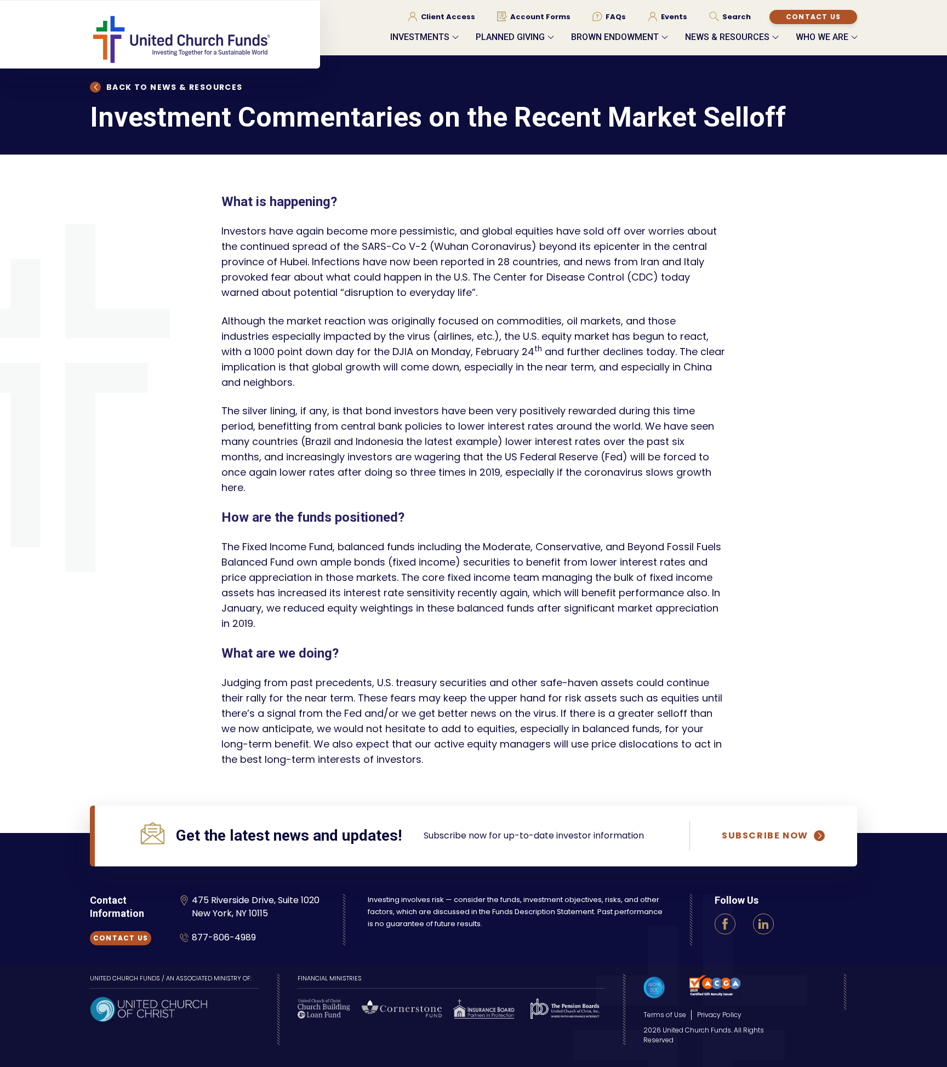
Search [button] (736, 17)
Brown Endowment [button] (615, 37)
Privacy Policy (719, 1014)
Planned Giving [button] (510, 37)
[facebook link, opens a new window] (725, 924)
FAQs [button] (616, 17)
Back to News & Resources (174, 87)
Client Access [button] (448, 17)
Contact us (813, 16)
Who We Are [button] (822, 37)
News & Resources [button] (727, 37)
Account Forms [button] (540, 17)
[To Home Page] (205, 39)
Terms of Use (664, 1014)
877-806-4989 (224, 937)
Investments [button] (419, 37)
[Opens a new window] (148, 1008)
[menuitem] (441, 16)
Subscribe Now (765, 835)
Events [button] (674, 17)
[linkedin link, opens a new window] (763, 924)
